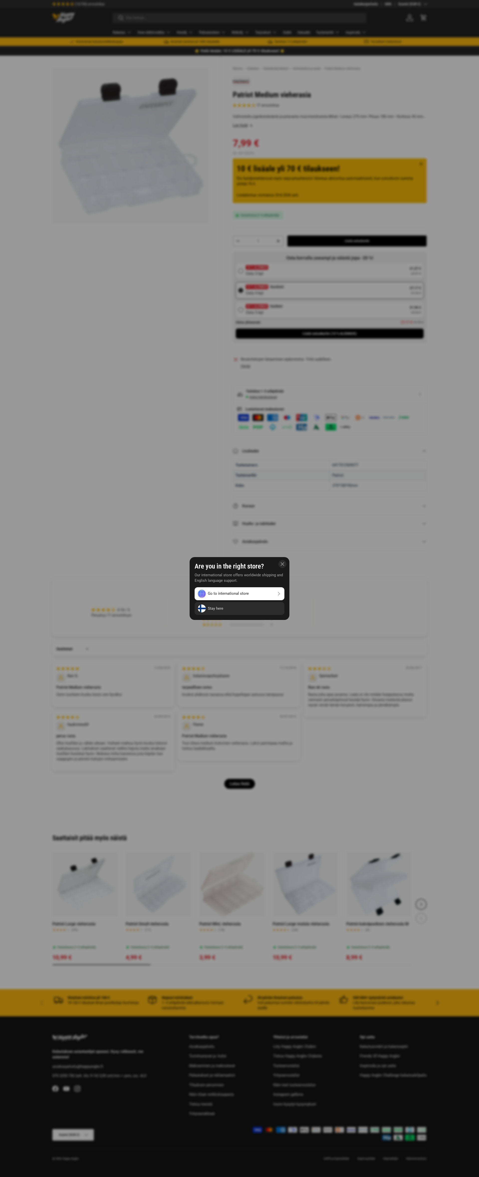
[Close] (282, 564)
